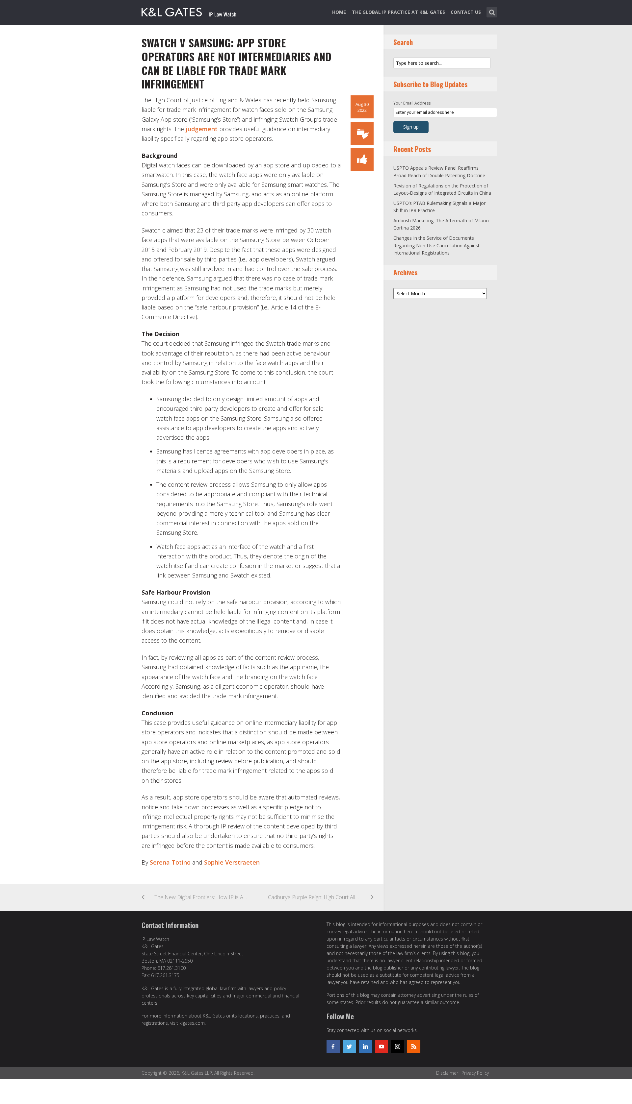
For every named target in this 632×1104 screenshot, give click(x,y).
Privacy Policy (475, 1073)
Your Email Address (412, 103)
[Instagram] (397, 1046)
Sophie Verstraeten (232, 862)
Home (339, 12)
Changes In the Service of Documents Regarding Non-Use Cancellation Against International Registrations (436, 245)
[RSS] (413, 1046)
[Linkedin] (365, 1046)
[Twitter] (349, 1046)
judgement (202, 129)
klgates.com (192, 1023)
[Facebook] (333, 1046)
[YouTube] (381, 1046)
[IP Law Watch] (189, 11)
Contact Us (466, 12)
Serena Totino (170, 862)
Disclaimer (447, 1073)
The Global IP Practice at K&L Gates (398, 12)
